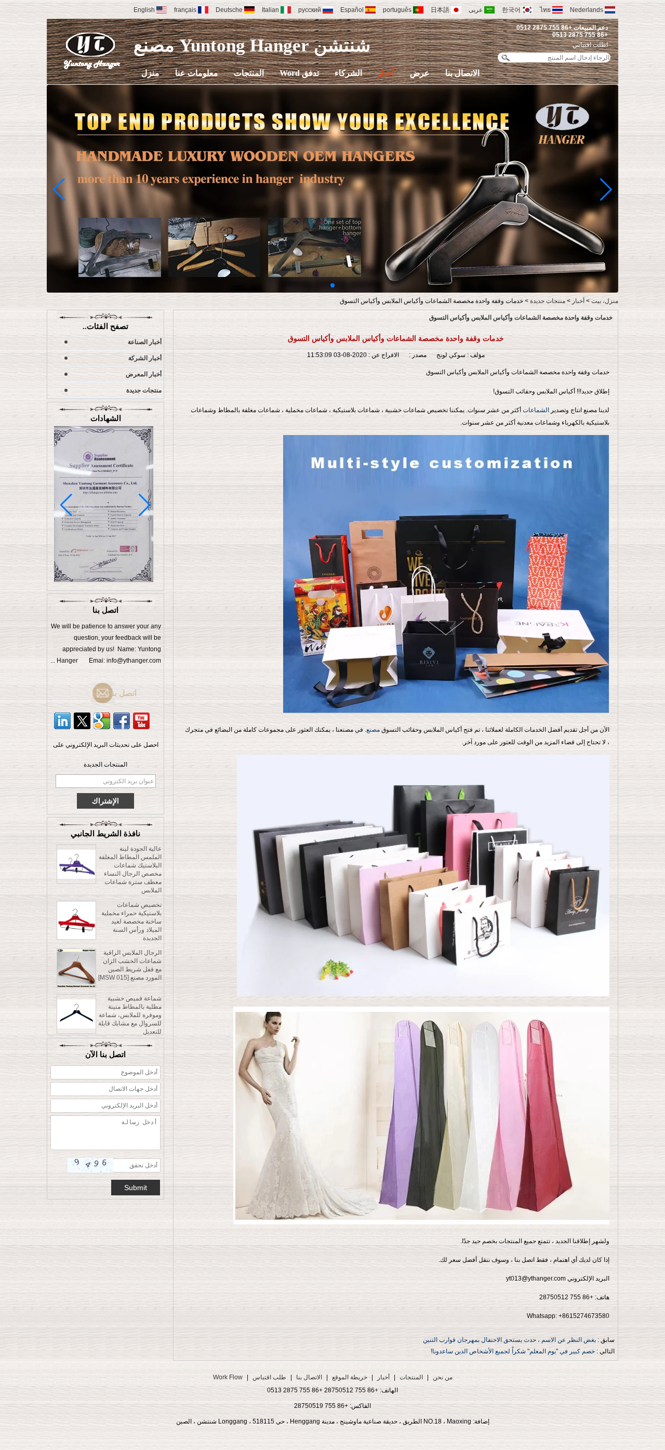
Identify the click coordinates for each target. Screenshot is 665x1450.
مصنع (373, 729)
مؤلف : (475, 355)
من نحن (443, 1377)
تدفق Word (299, 73)
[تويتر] (82, 721)
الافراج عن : (383, 355)
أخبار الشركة (145, 358)
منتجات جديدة (547, 301)
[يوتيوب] (141, 721)
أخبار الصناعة (145, 342)
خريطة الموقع (349, 1377)
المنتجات (249, 73)
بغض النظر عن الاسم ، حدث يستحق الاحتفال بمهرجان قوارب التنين (509, 1339)
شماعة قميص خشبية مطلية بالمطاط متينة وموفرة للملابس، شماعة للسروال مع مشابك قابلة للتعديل (130, 997)
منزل (150, 73)
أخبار (386, 73)
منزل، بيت (604, 301)
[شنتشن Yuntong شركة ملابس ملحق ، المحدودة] (92, 50)
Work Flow (228, 1377)
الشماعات (537, 410)
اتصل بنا (122, 693)
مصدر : (417, 355)
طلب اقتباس (269, 1377)
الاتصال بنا (462, 73)
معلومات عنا (196, 73)
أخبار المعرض (144, 374)
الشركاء (348, 73)
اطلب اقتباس (590, 44)
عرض (420, 73)
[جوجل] (102, 721)
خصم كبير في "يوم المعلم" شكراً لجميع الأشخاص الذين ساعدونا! (513, 1351)
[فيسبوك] (121, 721)
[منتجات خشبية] (332, 290)
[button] (332, 285)
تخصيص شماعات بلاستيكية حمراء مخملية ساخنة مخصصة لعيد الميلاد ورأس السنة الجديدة (131, 904)
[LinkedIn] (62, 721)
